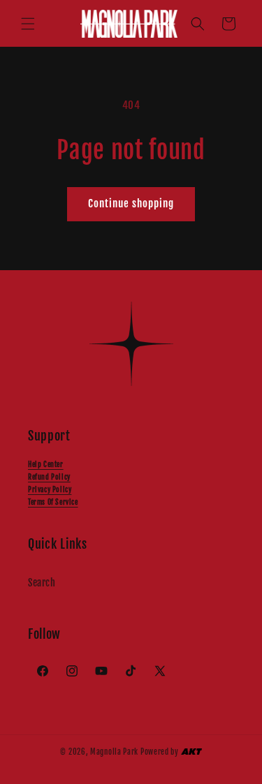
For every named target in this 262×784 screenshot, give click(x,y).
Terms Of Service (53, 502)
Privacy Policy (49, 489)
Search (42, 583)
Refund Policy (49, 477)
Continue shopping (131, 203)
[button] (28, 23)
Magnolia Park (114, 752)
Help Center (46, 464)
